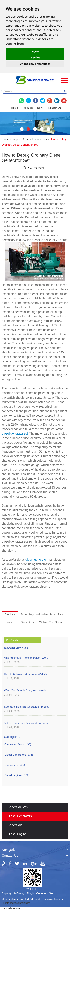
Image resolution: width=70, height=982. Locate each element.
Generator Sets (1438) (17, 744)
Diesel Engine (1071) (16, 775)
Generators (15, 825)
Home (14, 107)
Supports (17, 139)
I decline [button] (35, 57)
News (40, 107)
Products (27, 107)
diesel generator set (15, 433)
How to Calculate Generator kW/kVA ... (26, 673)
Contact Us (54, 107)
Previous (10, 614)
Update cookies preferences (16, 903)
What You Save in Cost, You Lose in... (26, 690)
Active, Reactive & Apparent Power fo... (27, 722)
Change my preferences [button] (35, 63)
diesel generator (36, 559)
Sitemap (60, 898)
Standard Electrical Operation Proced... (27, 706)
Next (10, 622)
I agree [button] (35, 51)
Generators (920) (14, 764)
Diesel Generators (36, 139)
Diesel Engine (17, 834)
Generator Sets (18, 807)
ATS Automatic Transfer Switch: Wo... (26, 657)
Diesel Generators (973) (18, 754)
